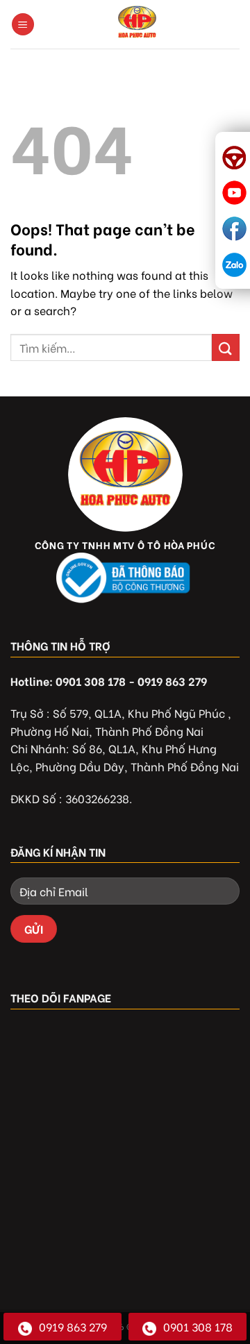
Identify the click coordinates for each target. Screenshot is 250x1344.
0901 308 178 (198, 1326)
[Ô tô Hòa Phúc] (137, 24)
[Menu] (23, 24)
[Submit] (226, 347)
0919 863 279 (73, 1326)
